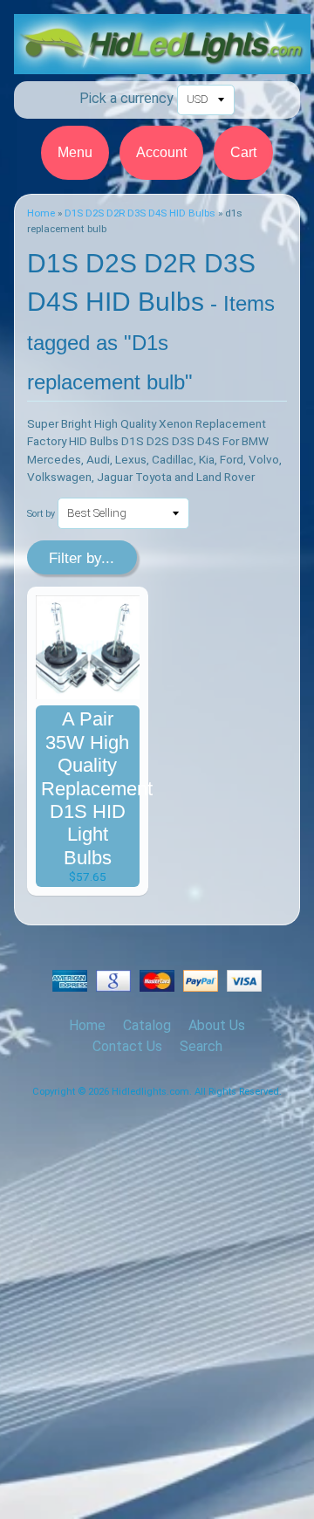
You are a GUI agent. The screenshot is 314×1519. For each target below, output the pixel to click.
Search (201, 1046)
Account (161, 152)
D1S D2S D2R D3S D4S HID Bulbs (140, 213)
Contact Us (127, 1046)
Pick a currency (126, 98)
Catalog (147, 1025)
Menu (75, 152)
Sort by (41, 513)
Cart (243, 152)
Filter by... (81, 558)
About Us (216, 1025)
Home (41, 213)
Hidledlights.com (150, 1091)
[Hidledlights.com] (162, 63)
